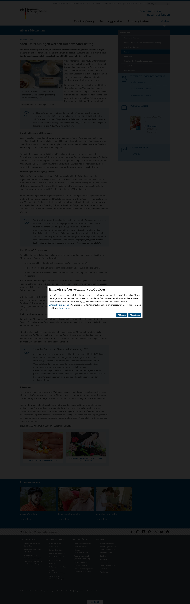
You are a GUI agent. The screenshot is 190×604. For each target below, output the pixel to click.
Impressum (64, 308)
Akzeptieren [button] (135, 314)
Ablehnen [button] (122, 314)
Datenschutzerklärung (59, 304)
